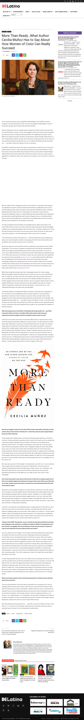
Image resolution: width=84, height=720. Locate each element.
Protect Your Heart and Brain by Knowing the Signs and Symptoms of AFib (69, 82)
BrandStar (12, 718)
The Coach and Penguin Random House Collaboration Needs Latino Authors (10, 678)
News (27, 11)
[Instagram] (70, 1)
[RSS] (78, 1)
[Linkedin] (73, 1)
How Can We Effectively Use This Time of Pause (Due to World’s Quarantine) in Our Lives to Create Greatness (13, 632)
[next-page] (5, 685)
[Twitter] (81, 1)
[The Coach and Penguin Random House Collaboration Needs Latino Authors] (10, 669)
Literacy (14, 29)
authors (8, 613)
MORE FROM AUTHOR (20, 660)
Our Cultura (36, 11)
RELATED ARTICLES (8, 660)
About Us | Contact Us (46, 718)
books (13, 613)
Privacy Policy (56, 718)
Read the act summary (25, 718)
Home (3, 29)
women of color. (26, 257)
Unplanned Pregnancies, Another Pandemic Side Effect (42, 631)
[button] (65, 1)
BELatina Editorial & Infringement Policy (70, 718)
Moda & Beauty (47, 11)
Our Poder (73, 11)
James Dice (6, 15)
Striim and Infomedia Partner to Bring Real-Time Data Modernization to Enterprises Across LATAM (68, 38)
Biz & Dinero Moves (61, 11)
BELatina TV (6, 11)
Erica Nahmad (6, 51)
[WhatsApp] (24, 55)
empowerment (19, 613)
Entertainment (18, 11)
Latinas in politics (28, 613)
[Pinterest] (75, 1)
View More (70, 100)
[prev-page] (3, 685)
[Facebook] (67, 1)
